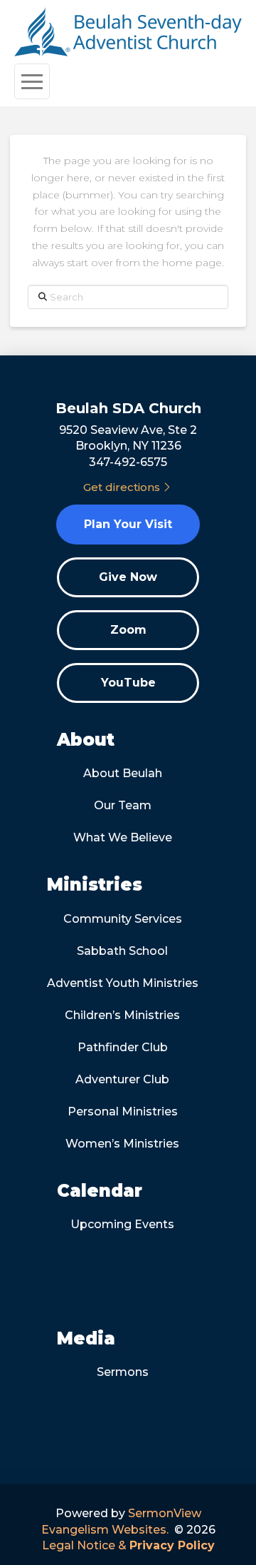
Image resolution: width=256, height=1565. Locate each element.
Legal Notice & (128, 1545)
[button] (32, 81)
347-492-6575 (128, 462)
